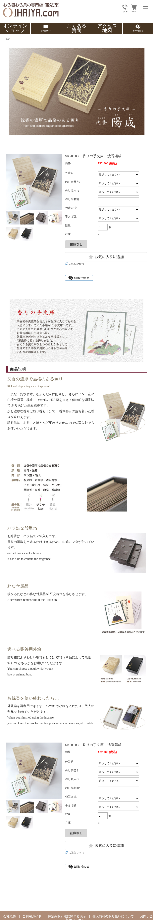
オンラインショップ (15, 28)
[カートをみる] (134, 10)
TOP (8, 39)
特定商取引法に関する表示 (67, 916)
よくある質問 (76, 28)
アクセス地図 (107, 28)
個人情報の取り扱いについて (113, 916)
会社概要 (9, 916)
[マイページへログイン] (125, 10)
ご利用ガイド (31, 916)
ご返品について (76, 264)
